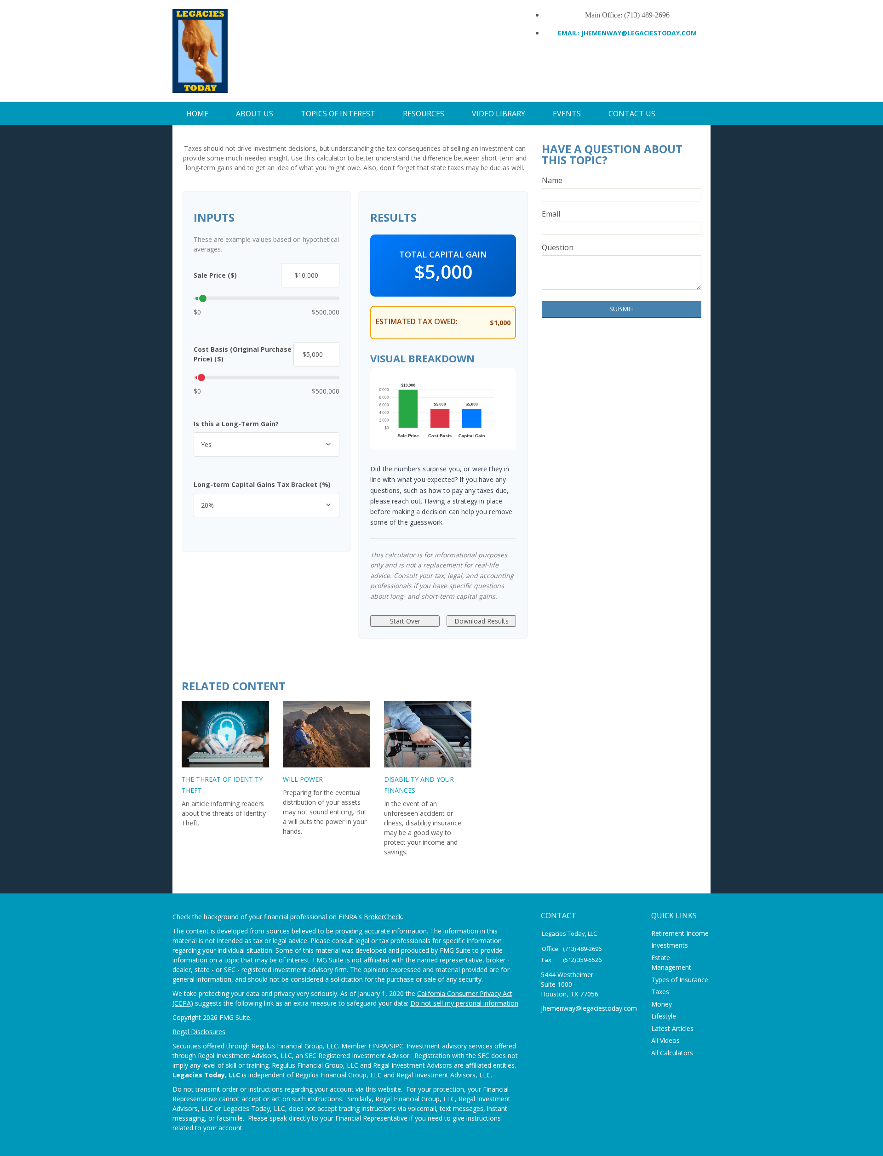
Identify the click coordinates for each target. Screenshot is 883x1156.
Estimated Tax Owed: (417, 321)
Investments (669, 945)
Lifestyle (663, 1016)
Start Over (405, 621)
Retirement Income (680, 933)
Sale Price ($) (215, 275)
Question (557, 247)
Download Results (481, 621)
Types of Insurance (679, 979)
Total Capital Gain (443, 254)
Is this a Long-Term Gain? (236, 423)
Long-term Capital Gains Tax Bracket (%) (262, 484)
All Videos (665, 1040)
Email (551, 214)
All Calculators (672, 1052)
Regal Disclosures (198, 1031)
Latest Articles (672, 1028)
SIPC (396, 1046)
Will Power (303, 779)
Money (661, 1004)
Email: (569, 33)
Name (552, 180)
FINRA (377, 1046)
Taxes (660, 991)
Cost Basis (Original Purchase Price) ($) (243, 354)
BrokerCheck (383, 916)
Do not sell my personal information (464, 1003)
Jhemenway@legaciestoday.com (639, 33)
